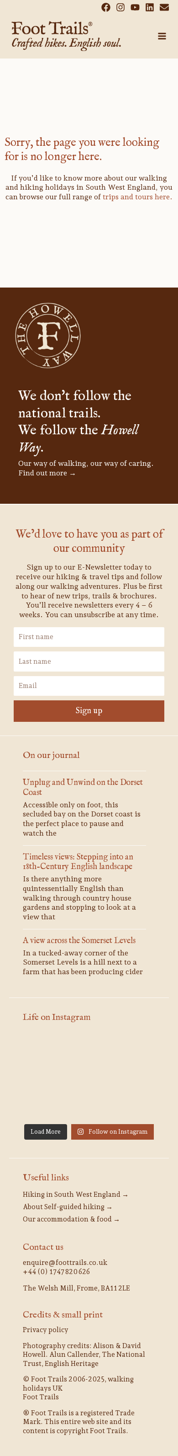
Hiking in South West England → (76, 1194)
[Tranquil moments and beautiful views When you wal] (43, 1049)
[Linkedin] (149, 7)
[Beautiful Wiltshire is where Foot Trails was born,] (89, 1104)
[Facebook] (105, 7)
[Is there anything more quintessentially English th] (43, 1077)
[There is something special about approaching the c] (43, 1104)
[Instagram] (120, 7)
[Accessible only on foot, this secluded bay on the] (89, 1049)
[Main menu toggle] (162, 36)
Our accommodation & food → (71, 1219)
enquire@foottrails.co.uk (65, 1263)
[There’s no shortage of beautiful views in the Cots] (134, 1077)
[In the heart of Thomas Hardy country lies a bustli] (134, 1049)
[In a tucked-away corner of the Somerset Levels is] (89, 1077)
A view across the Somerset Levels (79, 941)
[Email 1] (164, 7)
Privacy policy (45, 1330)
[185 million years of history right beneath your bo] (134, 1104)
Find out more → (47, 473)
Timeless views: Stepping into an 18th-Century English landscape (78, 862)
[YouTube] (135, 7)
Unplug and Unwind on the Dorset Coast (83, 788)
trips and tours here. (138, 196)
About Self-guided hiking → (68, 1207)
